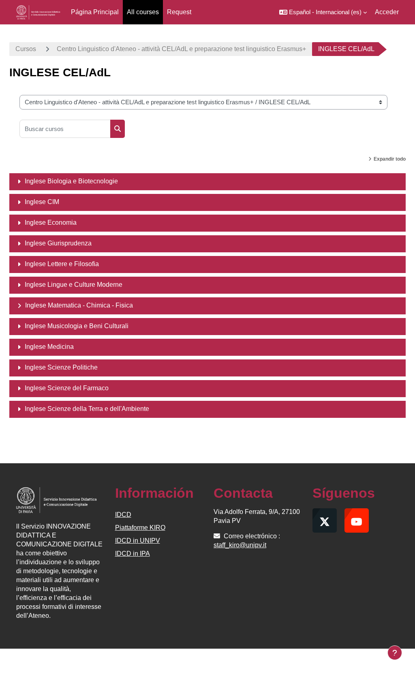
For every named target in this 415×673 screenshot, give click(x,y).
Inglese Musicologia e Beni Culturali (76, 326)
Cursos (25, 48)
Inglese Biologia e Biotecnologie (71, 181)
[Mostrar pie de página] (394, 652)
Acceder (387, 12)
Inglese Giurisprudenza (58, 243)
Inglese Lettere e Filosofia (62, 263)
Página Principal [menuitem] (95, 12)
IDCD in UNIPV (137, 540)
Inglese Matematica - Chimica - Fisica (79, 305)
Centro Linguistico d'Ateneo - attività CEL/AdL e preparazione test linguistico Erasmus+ (181, 48)
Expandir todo (390, 159)
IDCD (123, 514)
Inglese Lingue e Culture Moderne (73, 284)
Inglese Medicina (49, 346)
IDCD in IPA (132, 553)
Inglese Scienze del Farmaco (67, 388)
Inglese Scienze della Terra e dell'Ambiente (87, 408)
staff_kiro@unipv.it (240, 545)
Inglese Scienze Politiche (61, 367)
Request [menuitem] (179, 12)
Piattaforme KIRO (140, 527)
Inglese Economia (51, 222)
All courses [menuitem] (143, 12)
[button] (323, 12)
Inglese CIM (42, 201)
